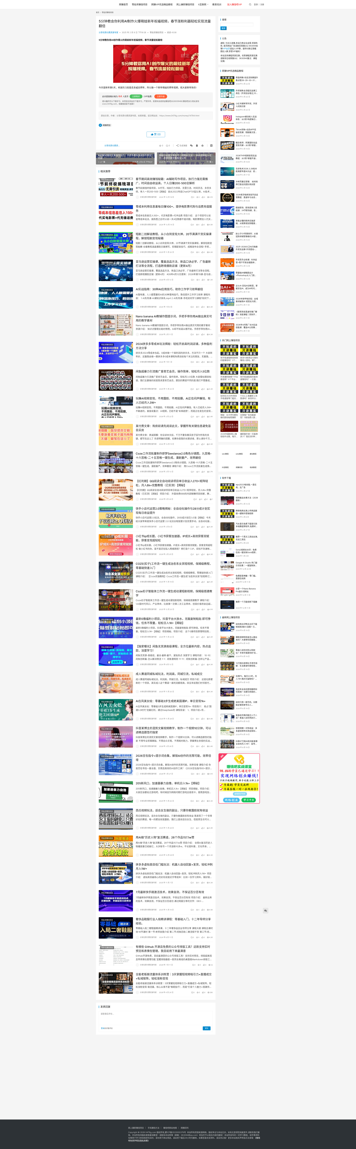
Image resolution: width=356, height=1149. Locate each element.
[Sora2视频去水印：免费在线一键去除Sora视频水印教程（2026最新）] (227, 552)
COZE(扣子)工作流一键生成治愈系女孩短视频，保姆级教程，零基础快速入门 (174, 565)
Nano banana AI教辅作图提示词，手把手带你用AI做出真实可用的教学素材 (174, 318)
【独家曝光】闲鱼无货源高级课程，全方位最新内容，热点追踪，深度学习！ (173, 648)
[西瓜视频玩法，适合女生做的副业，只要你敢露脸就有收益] (116, 819)
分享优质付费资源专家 (108, 32)
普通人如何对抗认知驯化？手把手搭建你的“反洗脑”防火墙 (247, 653)
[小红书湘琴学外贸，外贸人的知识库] (227, 106)
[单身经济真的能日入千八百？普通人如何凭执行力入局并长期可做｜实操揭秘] (227, 718)
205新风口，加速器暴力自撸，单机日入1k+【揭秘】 (168, 783)
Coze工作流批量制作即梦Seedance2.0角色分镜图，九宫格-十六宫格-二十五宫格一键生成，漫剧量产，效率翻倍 (174, 455)
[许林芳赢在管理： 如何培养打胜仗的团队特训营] (227, 184)
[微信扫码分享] (191, 145)
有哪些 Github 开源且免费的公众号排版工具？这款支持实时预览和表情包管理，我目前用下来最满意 (173, 949)
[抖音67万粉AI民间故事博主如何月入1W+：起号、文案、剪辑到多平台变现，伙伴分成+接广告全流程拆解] (227, 744)
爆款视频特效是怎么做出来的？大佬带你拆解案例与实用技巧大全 (246, 640)
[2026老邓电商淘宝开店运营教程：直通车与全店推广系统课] (227, 197)
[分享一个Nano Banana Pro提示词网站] (227, 591)
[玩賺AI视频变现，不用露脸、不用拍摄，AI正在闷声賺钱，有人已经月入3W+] (116, 407)
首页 (97, 12)
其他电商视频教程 (108, 509)
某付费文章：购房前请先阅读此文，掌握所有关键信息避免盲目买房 (173, 428)
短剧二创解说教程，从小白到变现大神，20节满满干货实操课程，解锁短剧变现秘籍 (174, 236)
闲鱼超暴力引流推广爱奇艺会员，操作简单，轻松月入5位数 (173, 371)
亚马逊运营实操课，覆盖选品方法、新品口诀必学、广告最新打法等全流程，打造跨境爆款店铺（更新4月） (173, 263)
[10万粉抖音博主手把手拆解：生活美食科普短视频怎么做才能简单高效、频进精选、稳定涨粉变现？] (227, 666)
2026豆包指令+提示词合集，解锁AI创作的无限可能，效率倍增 (173, 758)
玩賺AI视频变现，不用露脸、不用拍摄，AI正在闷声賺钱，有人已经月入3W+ (173, 400)
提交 (206, 1028)
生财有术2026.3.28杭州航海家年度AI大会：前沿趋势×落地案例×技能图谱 (247, 171)
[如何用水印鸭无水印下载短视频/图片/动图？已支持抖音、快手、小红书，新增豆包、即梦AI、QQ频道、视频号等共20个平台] (227, 627)
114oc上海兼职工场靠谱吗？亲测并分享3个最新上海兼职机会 (249, 397)
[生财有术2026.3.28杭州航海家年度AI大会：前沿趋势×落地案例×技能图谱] (227, 171)
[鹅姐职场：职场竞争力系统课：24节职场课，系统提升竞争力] (227, 210)
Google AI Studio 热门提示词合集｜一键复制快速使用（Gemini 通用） (246, 565)
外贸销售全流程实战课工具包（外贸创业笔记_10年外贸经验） (247, 93)
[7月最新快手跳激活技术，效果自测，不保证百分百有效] (116, 900)
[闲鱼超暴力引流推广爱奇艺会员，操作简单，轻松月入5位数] (116, 380)
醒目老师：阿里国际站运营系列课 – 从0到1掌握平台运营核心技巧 (247, 145)
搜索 (224, 20)
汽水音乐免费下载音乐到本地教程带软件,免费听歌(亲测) (247, 526)
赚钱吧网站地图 (170, 1128)
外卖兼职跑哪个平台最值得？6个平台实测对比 (229, 378)
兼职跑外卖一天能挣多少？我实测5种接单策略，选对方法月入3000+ (249, 435)
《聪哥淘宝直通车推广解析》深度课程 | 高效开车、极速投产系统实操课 (246, 314)
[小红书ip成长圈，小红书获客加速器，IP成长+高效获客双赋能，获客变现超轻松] (116, 545)
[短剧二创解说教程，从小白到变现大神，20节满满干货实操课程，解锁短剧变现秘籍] (116, 243)
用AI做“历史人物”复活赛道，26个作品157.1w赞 (165, 837)
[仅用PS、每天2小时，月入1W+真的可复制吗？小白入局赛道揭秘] (227, 679)
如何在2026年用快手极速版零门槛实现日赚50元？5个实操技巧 (229, 397)
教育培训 (216, 4)
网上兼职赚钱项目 (185, 4)
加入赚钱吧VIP (234, 4)
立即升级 (161, 96)
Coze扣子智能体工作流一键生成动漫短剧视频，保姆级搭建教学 (174, 593)
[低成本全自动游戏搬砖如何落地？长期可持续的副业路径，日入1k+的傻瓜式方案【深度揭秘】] (227, 692)
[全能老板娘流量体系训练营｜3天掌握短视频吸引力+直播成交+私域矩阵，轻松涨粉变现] (116, 983)
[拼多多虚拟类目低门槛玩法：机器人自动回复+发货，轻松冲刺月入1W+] (116, 873)
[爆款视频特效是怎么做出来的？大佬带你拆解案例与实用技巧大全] (227, 640)
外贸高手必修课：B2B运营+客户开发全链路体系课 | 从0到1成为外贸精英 (246, 262)
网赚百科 (185, 1128)
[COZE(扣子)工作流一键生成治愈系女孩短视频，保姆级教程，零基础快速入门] (116, 572)
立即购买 (136, 96)
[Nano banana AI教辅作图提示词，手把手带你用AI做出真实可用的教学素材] (116, 325)
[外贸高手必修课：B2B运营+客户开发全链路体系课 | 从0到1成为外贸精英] (227, 262)
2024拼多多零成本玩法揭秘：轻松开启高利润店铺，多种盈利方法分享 (174, 346)
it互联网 (202, 4)
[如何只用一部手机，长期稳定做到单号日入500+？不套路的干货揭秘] (227, 705)
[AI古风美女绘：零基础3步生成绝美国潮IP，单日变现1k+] (116, 709)
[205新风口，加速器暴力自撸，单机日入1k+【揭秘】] (116, 792)
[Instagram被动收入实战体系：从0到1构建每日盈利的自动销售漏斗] (227, 119)
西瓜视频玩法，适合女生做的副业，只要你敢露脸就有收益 (172, 810)
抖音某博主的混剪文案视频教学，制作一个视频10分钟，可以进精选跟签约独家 (173, 730)
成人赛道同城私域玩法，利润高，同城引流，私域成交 (169, 674)
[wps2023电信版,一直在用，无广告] (227, 487)
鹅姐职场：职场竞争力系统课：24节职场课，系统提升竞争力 (247, 210)
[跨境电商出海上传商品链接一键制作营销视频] (227, 513)
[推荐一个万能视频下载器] (227, 604)
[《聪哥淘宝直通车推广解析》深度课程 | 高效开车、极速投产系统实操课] (227, 314)
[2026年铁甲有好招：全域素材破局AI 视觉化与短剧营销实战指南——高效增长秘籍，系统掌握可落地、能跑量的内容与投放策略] (227, 301)
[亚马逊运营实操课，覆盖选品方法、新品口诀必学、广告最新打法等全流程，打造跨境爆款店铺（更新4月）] (116, 270)
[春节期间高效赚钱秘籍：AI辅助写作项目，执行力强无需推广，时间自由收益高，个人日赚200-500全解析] (116, 187)
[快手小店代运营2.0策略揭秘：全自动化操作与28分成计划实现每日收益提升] (116, 517)
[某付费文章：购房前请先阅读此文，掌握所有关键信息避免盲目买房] (116, 434)
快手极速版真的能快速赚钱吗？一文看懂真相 (249, 378)
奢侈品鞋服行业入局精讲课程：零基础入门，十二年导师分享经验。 (173, 921)
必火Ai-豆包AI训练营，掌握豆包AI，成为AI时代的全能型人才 (247, 288)
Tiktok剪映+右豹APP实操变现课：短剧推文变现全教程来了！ (246, 132)
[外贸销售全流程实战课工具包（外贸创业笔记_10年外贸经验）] (227, 93)
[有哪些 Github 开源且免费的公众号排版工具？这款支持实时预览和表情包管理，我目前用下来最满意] (116, 955)
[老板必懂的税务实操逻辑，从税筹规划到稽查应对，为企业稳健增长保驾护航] (227, 223)
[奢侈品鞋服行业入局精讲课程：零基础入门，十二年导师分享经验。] (116, 928)
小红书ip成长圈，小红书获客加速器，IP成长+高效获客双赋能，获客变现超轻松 (172, 538)
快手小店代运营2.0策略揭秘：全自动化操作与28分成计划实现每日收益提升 (173, 510)
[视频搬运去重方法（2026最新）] (227, 500)
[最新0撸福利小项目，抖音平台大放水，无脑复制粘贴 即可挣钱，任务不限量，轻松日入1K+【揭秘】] (116, 627)
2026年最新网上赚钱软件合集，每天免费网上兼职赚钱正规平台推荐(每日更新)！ (229, 435)
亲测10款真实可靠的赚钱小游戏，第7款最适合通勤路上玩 (249, 358)
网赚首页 (123, 4)
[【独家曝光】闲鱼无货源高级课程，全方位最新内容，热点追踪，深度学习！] (116, 655)
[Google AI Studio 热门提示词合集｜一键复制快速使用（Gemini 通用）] (227, 565)
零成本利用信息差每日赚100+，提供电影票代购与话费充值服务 (174, 208)
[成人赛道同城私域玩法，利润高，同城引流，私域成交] (116, 682)
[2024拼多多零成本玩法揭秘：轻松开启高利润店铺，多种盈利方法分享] (116, 352)
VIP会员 (226, 48)
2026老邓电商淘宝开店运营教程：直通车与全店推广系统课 (247, 197)
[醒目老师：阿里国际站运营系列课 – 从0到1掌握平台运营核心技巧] (227, 145)
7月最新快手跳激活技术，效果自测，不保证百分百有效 (170, 892)
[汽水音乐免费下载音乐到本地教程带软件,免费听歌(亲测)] (227, 526)
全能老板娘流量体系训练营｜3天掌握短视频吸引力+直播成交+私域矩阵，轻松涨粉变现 (174, 976)
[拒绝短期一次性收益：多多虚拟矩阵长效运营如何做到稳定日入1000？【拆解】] (227, 731)
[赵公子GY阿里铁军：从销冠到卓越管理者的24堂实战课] (227, 236)
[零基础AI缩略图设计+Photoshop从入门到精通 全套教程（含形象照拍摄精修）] (227, 275)
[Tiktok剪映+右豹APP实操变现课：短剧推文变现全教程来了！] (227, 132)
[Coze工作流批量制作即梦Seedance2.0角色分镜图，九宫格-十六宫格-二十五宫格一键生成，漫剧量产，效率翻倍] (116, 462)
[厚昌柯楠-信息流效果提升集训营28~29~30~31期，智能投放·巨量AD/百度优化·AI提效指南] (227, 80)
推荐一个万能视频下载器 (246, 602)
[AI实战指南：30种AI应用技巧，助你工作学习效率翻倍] (116, 298)
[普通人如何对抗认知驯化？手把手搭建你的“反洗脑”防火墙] (227, 653)
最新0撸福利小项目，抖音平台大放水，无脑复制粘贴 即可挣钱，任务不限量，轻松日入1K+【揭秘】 (173, 621)
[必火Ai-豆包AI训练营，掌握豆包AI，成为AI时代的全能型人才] (227, 288)
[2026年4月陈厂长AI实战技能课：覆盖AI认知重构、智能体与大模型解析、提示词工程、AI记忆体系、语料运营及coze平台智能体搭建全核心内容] (227, 327)
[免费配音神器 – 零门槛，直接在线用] (227, 578)
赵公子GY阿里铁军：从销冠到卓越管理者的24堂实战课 (247, 236)
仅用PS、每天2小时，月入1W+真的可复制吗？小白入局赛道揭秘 (246, 679)
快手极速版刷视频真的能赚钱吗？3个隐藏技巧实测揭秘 (229, 358)
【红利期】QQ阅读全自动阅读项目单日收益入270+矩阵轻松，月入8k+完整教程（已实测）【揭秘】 (172, 483)
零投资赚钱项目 (139, 4)
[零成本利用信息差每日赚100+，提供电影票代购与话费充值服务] (116, 215)
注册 (262, 4)
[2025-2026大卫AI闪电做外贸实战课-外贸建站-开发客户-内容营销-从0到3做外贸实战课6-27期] (227, 249)
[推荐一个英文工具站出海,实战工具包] (227, 539)
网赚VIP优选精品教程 (162, 4)
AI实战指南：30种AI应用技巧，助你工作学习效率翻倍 (169, 289)
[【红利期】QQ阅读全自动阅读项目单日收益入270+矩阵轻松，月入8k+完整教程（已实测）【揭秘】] (116, 489)
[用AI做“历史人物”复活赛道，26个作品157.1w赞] (116, 846)
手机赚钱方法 (153, 1128)
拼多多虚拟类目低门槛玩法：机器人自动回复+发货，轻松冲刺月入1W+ (174, 866)
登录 (256, 4)
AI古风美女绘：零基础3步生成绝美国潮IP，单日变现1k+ (171, 701)
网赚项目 (107, 125)
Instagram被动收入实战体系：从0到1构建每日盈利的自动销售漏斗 (246, 119)
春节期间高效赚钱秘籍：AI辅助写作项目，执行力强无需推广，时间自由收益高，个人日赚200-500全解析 (172, 181)
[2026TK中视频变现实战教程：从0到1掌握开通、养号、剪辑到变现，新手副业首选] (227, 158)
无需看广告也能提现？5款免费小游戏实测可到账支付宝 (248, 416)
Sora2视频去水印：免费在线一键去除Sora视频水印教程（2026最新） (246, 552)
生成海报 (183, 145)
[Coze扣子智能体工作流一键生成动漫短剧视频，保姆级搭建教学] (116, 600)
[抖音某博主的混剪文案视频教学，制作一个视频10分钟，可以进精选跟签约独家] (116, 737)
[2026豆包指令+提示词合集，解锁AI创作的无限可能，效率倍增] (116, 764)
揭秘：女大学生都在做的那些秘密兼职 (229, 416)
